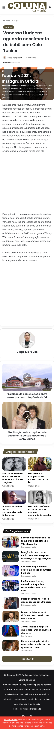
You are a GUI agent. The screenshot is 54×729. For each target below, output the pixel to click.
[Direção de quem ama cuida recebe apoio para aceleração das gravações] (10, 556)
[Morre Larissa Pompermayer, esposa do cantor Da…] (40, 464)
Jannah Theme (11, 719)
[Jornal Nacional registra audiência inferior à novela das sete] (10, 631)
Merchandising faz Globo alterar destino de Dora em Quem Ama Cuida (36, 644)
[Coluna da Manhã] (27, 7)
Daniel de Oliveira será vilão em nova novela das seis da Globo (35, 615)
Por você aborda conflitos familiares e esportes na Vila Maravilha (35, 541)
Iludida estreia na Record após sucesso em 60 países (36, 600)
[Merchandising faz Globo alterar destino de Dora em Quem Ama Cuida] (10, 645)
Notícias (16, 20)
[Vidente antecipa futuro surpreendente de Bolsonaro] (14, 497)
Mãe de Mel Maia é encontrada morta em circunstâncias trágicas (12, 478)
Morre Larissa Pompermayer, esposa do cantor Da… (38, 478)
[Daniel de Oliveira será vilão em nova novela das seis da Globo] (10, 616)
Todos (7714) (27, 658)
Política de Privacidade (30, 709)
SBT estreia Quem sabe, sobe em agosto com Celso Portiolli (36, 570)
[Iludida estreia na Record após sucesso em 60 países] (10, 603)
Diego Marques (13, 58)
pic (26, 95)
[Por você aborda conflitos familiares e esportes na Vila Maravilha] (10, 542)
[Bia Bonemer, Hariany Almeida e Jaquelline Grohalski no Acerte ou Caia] (10, 585)
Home (16, 709)
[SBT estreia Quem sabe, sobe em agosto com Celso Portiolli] (10, 570)
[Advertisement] (27, 184)
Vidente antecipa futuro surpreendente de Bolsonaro (12, 511)
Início (7, 20)
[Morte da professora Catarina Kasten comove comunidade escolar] (40, 497)
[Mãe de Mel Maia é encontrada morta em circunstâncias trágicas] (14, 464)
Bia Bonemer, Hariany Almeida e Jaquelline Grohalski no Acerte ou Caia (33, 586)
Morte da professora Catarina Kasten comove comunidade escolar (39, 511)
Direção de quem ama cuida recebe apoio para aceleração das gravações (36, 555)
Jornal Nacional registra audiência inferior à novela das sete (36, 630)
